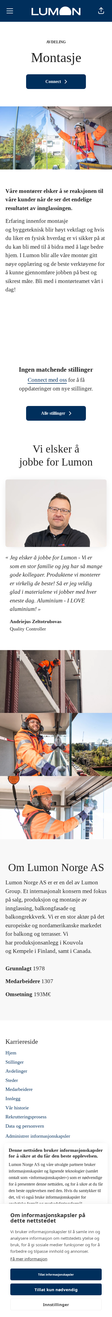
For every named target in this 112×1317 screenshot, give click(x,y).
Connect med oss (47, 380)
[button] (101, 11)
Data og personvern (24, 1126)
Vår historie (17, 1107)
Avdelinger (16, 1071)
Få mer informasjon (28, 1258)
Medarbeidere (19, 1089)
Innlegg (12, 1098)
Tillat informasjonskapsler (56, 1274)
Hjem (10, 1053)
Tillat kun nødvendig (56, 1289)
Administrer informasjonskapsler (37, 1136)
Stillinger (14, 1062)
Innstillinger (56, 1304)
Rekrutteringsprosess (25, 1116)
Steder (11, 1080)
